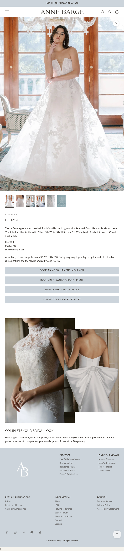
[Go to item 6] (61, 201)
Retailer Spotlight (67, 466)
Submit (43, 3)
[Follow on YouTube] (32, 532)
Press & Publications (68, 474)
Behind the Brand (67, 470)
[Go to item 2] (20, 201)
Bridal (7, 501)
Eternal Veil (10, 245)
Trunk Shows (104, 470)
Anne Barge (11, 214)
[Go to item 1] (9, 201)
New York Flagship (106, 463)
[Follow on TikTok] (40, 532)
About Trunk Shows (64, 516)
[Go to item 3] (30, 201)
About (57, 501)
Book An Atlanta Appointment (61, 280)
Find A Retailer (105, 466)
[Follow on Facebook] (6, 532)
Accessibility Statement (108, 508)
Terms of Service (104, 501)
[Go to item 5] (51, 201)
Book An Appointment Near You (62, 270)
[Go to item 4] (40, 201)
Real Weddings (66, 463)
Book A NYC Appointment (62, 289)
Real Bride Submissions (70, 459)
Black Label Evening (14, 505)
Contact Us (60, 520)
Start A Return (61, 512)
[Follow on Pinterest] (23, 532)
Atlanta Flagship (106, 459)
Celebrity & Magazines (15, 508)
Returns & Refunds (63, 508)
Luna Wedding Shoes (14, 249)
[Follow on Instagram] (15, 532)
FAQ (57, 505)
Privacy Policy (103, 505)
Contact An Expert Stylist (62, 299)
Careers (58, 524)
